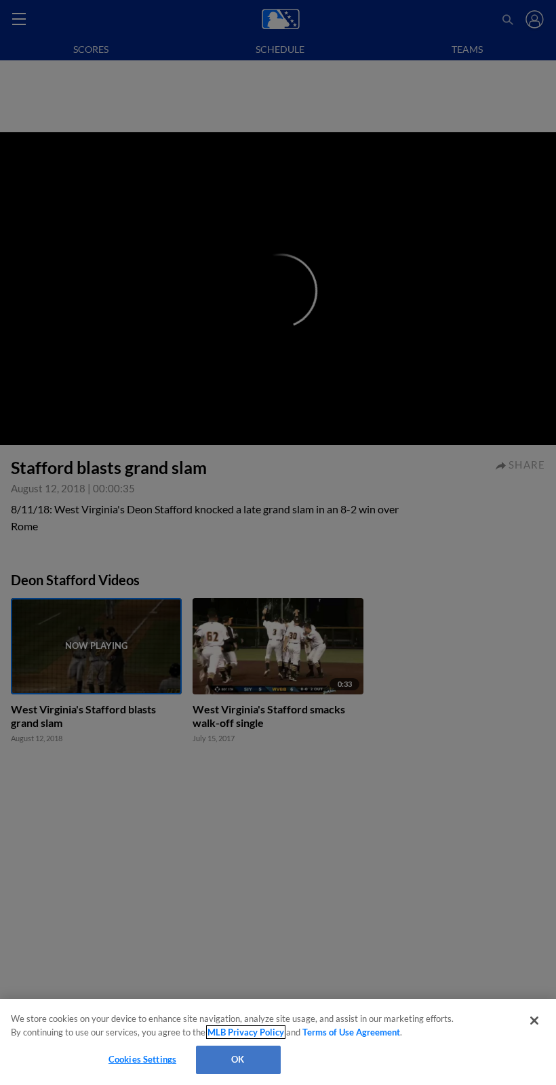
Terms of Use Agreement (351, 1032)
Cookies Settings (142, 1059)
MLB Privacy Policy (245, 1032)
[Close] (534, 1020)
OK (237, 1059)
